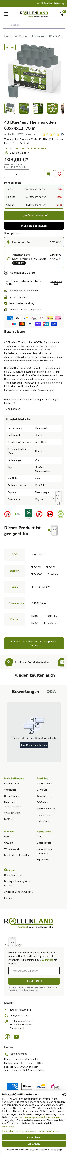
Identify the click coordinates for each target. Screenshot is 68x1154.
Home (8, 36)
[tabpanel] (34, 732)
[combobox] (34, 25)
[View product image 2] (23, 108)
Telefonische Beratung (21, 303)
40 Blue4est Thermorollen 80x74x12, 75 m (39, 36)
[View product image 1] (9, 108)
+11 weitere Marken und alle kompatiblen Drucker (34, 643)
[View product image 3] (38, 108)
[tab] (25, 692)
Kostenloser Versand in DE (23, 290)
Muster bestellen (34, 225)
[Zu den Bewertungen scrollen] (53, 134)
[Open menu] (6, 13)
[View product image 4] (52, 108)
